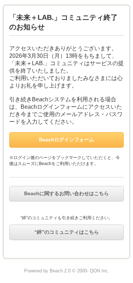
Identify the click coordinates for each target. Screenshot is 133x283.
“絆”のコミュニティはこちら (66, 232)
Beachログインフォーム (66, 139)
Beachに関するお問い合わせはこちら (66, 193)
